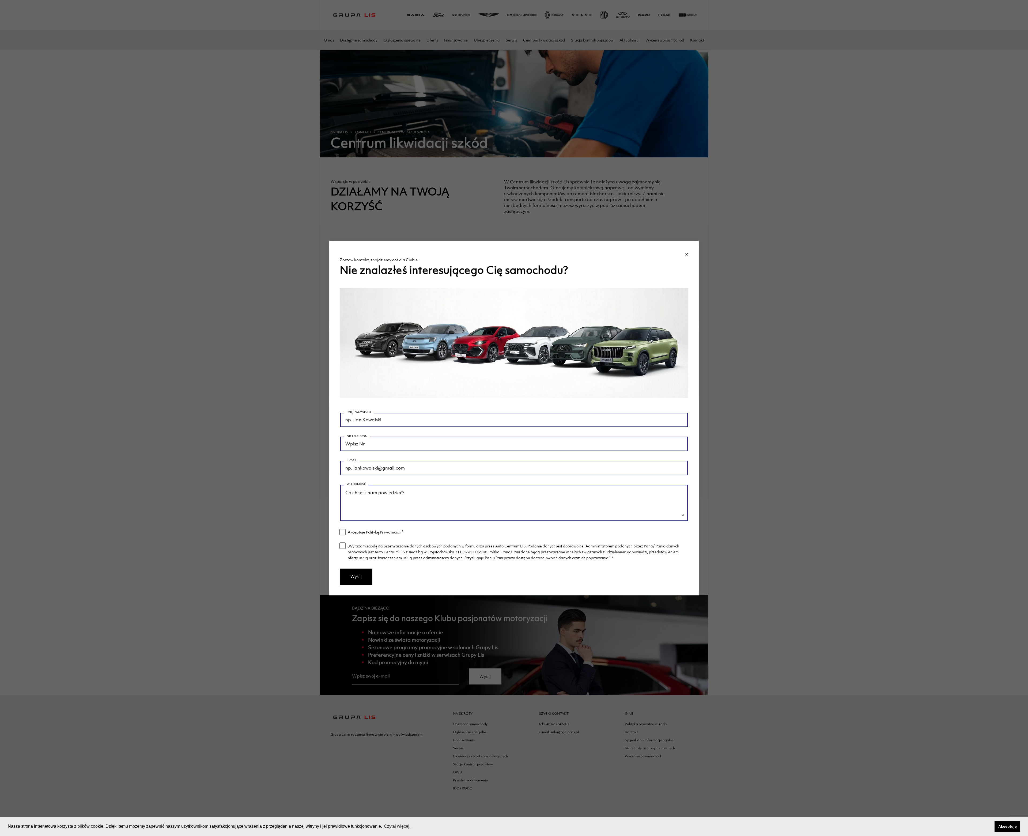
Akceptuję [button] (1007, 826)
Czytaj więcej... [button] (398, 826)
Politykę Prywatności (383, 532)
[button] (989, 826)
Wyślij (356, 576)
